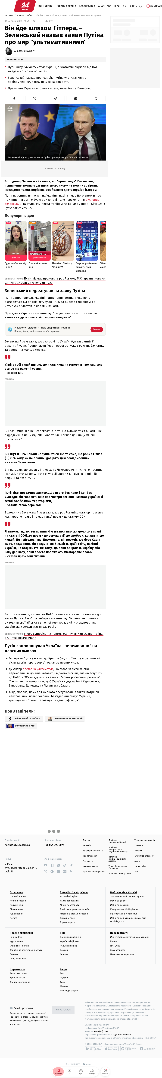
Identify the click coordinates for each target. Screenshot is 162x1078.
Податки (14, 954)
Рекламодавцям (90, 866)
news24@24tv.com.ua (17, 845)
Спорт (63, 969)
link (45, 865)
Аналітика (104, 6)
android (93, 1048)
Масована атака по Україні (74, 913)
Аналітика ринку (18, 973)
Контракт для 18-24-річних (124, 909)
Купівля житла (17, 977)
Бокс (62, 973)
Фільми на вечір (68, 945)
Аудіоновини (16, 913)
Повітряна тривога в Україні (74, 909)
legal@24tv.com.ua (122, 1034)
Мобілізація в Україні (123, 892)
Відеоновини (16, 909)
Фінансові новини (19, 945)
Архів (137, 861)
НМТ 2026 (115, 945)
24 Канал (9, 15)
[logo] (25, 6)
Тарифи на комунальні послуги (26, 950)
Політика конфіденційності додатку (117, 859)
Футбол (64, 977)
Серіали (64, 954)
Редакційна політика (93, 851)
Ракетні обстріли (69, 896)
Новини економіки (21, 932)
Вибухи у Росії (67, 918)
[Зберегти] (96, 98)
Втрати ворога (67, 922)
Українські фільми (69, 941)
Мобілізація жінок (119, 905)
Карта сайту (140, 866)
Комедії (64, 950)
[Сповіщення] (140, 6)
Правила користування (94, 872)
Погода (13, 918)
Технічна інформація (144, 840)
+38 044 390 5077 (54, 845)
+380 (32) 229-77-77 (103, 1031)
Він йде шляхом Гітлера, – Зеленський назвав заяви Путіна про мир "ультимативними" (70, 15)
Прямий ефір (17, 905)
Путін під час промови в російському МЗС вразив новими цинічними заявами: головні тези (55, 280)
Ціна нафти (16, 937)
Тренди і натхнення (20, 982)
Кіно (62, 932)
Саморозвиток (117, 950)
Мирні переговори (69, 905)
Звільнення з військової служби (127, 896)
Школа (113, 941)
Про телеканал (90, 856)
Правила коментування (120, 874)
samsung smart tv (147, 1048)
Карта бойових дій (69, 900)
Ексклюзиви (87, 6)
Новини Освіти (119, 932)
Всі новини (45, 6)
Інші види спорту (69, 990)
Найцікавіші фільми (70, 937)
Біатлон (64, 986)
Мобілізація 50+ (118, 900)
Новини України (66, 6)
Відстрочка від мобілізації (123, 913)
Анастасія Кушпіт (24, 51)
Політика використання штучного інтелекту (118, 850)
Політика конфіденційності (117, 841)
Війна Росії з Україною (74, 892)
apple (111, 1048)
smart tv (128, 1048)
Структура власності (144, 856)
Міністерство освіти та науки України (129, 937)
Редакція (87, 846)
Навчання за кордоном (122, 954)
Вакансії (138, 851)
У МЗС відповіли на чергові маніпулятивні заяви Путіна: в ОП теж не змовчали (54, 636)
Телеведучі (88, 861)
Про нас (86, 840)
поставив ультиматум (38, 669)
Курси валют (16, 941)
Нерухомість (17, 969)
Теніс (62, 982)
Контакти (138, 846)
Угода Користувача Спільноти (118, 867)
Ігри (117, 6)
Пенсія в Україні (18, 958)
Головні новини (18, 896)
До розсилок (63, 1010)
